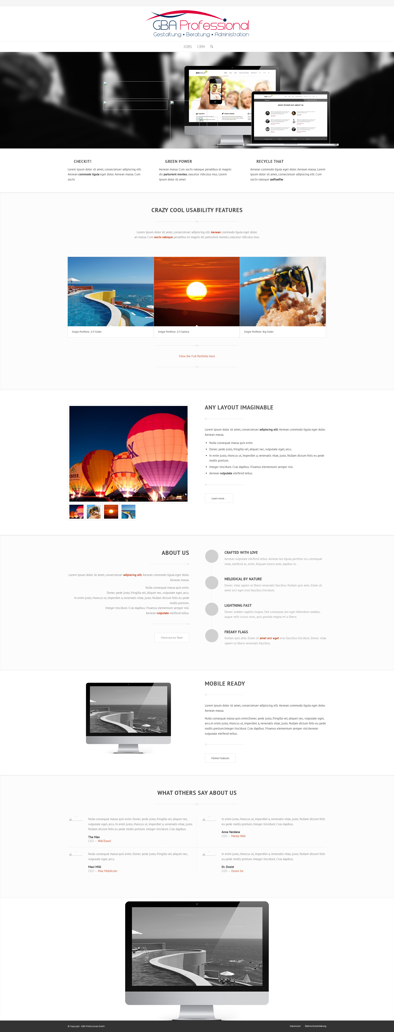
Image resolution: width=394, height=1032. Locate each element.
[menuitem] (188, 46)
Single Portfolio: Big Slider (259, 331)
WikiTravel (104, 841)
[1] (128, 512)
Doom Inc (237, 871)
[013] (111, 512)
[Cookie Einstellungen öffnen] (9, 1027)
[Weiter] (390, 959)
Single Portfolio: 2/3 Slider (87, 331)
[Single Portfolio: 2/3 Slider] (111, 291)
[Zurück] (3, 959)
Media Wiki (238, 836)
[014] (94, 512)
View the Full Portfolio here (197, 356)
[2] (128, 453)
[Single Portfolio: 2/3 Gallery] (197, 291)
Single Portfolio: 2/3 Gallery (173, 331)
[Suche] (210, 46)
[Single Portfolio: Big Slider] (283, 291)
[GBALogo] (197, 23)
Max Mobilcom (107, 871)
